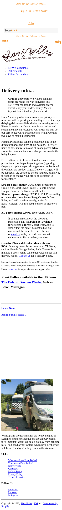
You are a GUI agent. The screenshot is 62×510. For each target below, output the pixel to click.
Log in (24, 11)
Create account (40, 11)
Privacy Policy (15, 474)
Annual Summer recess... (13, 314)
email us (15, 234)
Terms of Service (16, 477)
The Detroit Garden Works (21, 282)
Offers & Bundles (18, 74)
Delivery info (14, 466)
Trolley (31, 23)
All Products (15, 71)
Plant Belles (26, 503)
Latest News (8, 308)
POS (36, 503)
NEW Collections (18, 67)
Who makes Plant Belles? (20, 463)
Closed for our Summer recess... (31, 4)
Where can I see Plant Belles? (22, 460)
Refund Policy (15, 471)
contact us (12, 269)
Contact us (24, 255)
